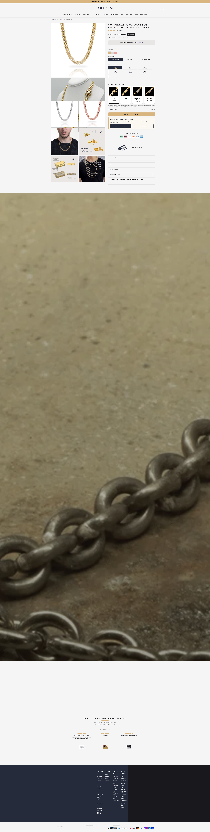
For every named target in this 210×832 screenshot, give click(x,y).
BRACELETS (87, 14)
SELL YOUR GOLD (141, 14)
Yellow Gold (109, 53)
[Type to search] (158, 8)
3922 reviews (119, 30)
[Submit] (160, 8)
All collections (55, 19)
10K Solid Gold (115, 59)
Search (161, 8)
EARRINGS (114, 14)
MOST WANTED (67, 14)
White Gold (112, 53)
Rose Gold (115, 53)
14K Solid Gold (130, 59)
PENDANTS (97, 14)
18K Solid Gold (146, 59)
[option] (131, 148)
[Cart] (163, 8)
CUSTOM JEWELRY (126, 14)
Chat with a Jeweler (120, 126)
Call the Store (143, 126)
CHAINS (77, 14)
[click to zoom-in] (78, 50)
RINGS (106, 14)
